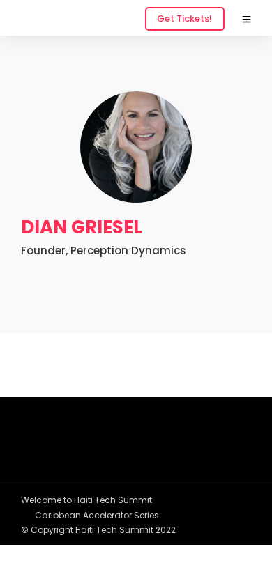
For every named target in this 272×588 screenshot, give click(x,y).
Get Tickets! (184, 18)
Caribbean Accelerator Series (97, 515)
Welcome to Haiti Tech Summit (86, 500)
